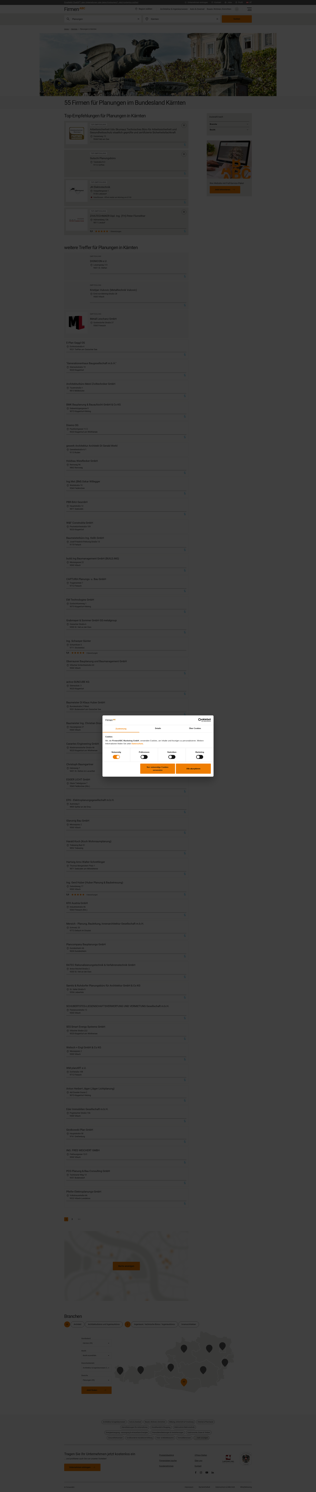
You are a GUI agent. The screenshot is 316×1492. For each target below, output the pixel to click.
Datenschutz (137, 744)
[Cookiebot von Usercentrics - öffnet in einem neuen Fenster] (200, 720)
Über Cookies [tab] (195, 728)
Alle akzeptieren (193, 769)
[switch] (144, 757)
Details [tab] (158, 728)
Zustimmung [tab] (121, 729)
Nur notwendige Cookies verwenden (157, 768)
